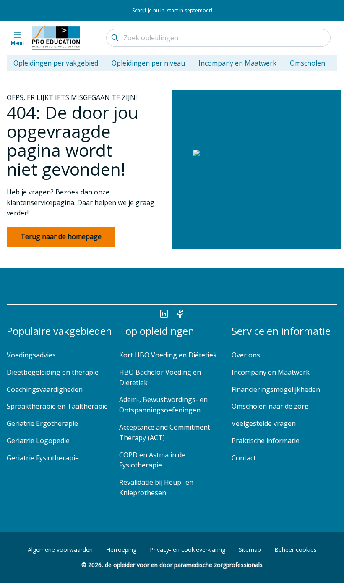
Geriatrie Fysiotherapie (43, 457)
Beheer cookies (295, 550)
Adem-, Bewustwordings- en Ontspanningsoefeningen (163, 405)
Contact (244, 457)
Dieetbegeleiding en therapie (53, 372)
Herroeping (121, 550)
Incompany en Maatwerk (237, 63)
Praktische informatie (266, 440)
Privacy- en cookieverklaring (187, 550)
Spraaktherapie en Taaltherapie (57, 406)
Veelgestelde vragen (264, 423)
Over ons (246, 355)
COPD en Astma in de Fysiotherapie (152, 460)
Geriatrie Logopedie (38, 440)
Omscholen (307, 63)
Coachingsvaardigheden (45, 389)
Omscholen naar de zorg (270, 406)
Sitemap (250, 550)
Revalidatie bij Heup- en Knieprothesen (156, 487)
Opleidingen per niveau (148, 63)
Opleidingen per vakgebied (55, 63)
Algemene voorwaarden (60, 550)
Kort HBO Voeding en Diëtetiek (168, 355)
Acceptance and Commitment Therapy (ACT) (164, 432)
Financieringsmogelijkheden (276, 389)
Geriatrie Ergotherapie (42, 423)
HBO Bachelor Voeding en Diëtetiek (160, 377)
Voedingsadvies (31, 355)
